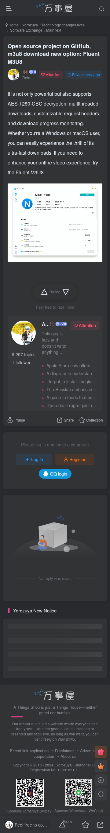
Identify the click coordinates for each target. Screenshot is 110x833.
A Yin (45, 324)
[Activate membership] (101, 766)
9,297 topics (23, 354)
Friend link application (29, 751)
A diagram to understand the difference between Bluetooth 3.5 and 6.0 (71, 373)
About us (68, 756)
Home (13, 24)
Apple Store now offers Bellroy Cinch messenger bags (71, 365)
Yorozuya (30, 24)
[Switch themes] (101, 794)
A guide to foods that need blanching (71, 397)
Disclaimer (64, 751)
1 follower (21, 362)
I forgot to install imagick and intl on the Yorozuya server (71, 381)
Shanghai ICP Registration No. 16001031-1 (63, 767)
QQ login (58, 474)
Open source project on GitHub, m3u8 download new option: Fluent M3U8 (54, 53)
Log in (37, 459)
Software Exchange (25, 30)
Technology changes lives (63, 24)
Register (77, 459)
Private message (86, 74)
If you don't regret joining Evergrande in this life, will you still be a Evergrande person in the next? (71, 405)
